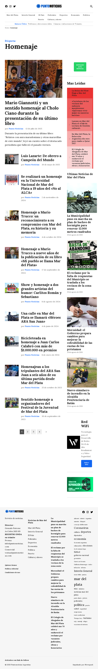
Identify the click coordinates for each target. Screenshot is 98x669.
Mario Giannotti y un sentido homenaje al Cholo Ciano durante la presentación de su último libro (32, 113)
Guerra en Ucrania (79, 561)
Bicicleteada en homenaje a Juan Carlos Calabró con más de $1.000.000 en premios (40, 344)
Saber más (86, 463)
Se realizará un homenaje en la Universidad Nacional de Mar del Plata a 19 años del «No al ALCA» (41, 184)
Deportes (64, 15)
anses (82, 518)
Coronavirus (81, 528)
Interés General (28, 15)
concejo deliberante (81, 524)
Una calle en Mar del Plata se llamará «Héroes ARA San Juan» (41, 317)
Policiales (52, 15)
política (79, 605)
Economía (75, 15)
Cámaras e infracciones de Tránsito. (68, 24)
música (81, 589)
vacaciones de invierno (81, 624)
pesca (85, 598)
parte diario (78, 598)
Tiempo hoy (78, 618)
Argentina (88, 518)
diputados (78, 535)
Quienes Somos (11, 565)
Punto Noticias (16, 128)
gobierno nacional (81, 555)
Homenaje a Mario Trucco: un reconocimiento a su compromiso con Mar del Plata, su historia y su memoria (41, 222)
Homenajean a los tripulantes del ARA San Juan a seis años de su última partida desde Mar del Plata (40, 375)
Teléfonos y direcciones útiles (40, 24)
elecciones (87, 545)
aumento (76, 521)
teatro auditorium (79, 615)
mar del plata (80, 581)
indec (90, 564)
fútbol (77, 552)
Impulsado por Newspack (83, 665)
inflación (77, 567)
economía (80, 539)
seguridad (83, 609)
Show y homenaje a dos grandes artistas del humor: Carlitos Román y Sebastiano (41, 291)
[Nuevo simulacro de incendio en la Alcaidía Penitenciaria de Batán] (82, 372)
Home (7, 28)
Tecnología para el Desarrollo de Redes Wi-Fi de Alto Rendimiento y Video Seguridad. (86, 444)
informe (83, 567)
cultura (77, 532)
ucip (75, 621)
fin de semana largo (80, 549)
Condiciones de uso (12, 572)
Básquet (82, 521)
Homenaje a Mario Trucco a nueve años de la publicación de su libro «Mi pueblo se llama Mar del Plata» (41, 257)
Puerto (41, 19)
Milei (76, 589)
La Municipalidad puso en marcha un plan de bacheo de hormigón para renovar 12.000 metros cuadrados (79, 223)
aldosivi (76, 518)
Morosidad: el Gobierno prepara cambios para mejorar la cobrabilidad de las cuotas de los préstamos (79, 339)
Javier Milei (77, 575)
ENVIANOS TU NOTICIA (80, 67)
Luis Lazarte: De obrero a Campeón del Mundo (41, 158)
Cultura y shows (54, 19)
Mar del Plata (12, 15)
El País (41, 15)
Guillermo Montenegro (80, 564)
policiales (78, 601)
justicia (84, 575)
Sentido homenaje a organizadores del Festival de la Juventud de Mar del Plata (39, 405)
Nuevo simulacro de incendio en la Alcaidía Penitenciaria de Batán (78, 396)
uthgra (85, 621)
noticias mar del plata (81, 593)
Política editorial (11, 569)
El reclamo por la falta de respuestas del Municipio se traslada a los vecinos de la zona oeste (79, 281)
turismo (87, 618)
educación (78, 546)
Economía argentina (80, 542)
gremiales (77, 558)
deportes (86, 531)
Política (86, 15)
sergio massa (78, 612)
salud (76, 608)
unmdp (80, 621)
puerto (87, 605)
